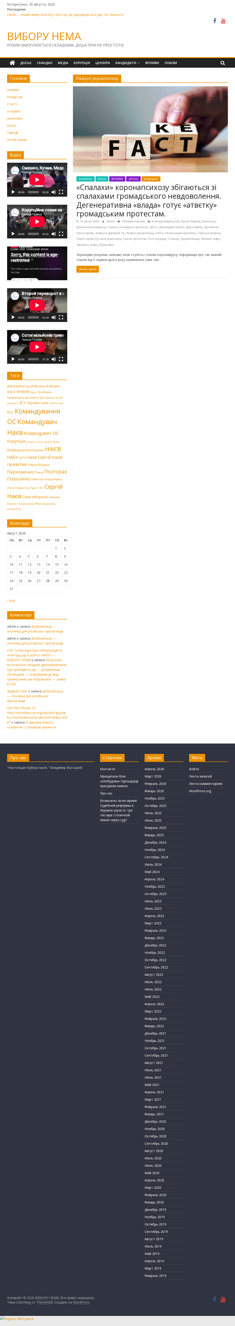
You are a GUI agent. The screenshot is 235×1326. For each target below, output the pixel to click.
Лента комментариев (205, 783)
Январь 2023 (154, 938)
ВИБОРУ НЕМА (44, 36)
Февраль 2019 (155, 1275)
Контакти (107, 769)
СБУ (41, 488)
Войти (194, 769)
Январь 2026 (154, 791)
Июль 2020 (153, 1158)
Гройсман (44, 392)
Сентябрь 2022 (156, 967)
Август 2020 (154, 1151)
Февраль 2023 (155, 930)
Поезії (39, 472)
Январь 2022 (154, 1026)
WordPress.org (200, 791)
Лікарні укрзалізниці (140, 233)
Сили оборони (35, 496)
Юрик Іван (106, 245)
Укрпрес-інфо (210, 239)
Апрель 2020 (154, 1180)
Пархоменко (20, 472)
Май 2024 (152, 872)
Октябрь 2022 (155, 960)
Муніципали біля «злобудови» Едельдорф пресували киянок (119, 781)
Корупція (16, 441)
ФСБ (38, 503)
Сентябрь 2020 (156, 1143)
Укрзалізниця (190, 239)
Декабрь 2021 (155, 1033)
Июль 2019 (153, 1246)
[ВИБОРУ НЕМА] (12, 63)
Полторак (55, 471)
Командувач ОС (41, 433)
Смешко (54, 497)
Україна (12, 503)
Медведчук (16, 450)
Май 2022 (152, 996)
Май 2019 (152, 1253)
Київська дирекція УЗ (110, 233)
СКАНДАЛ (44, 63)
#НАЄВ (23, 391)
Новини (13, 90)
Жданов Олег (17, 691)
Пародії (13, 132)
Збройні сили (37, 402)
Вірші (33, 392)
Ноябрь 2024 (155, 850)
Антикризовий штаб (165, 221)
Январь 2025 (154, 835)
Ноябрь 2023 (155, 886)
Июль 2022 (153, 982)
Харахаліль (49, 503)
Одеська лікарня (209, 233)
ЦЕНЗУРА (102, 63)
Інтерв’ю (13, 111)
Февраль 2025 (155, 827)
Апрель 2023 (154, 916)
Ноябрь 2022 (155, 952)
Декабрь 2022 (155, 945)
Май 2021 (152, 1085)
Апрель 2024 (154, 879)
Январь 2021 (154, 1114)
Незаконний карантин (180, 233)
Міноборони (35, 450)
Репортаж (15, 97)
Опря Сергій (84, 239)
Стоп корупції (157, 239)
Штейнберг (14, 509)
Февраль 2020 (155, 1195)
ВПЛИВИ (152, 63)
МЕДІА (63, 63)
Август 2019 (154, 1239)
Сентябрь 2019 (156, 1231)
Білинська (208, 221)
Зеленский (56, 403)
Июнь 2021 (153, 1077)
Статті (12, 104)
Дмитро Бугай (53, 397)
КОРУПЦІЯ (82, 63)
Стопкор (173, 239)
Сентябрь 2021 (156, 1055)
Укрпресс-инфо (87, 245)
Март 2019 (153, 1268)
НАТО (22, 458)
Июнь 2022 (153, 989)
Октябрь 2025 (155, 805)
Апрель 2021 (154, 1092)
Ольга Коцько (39, 464)
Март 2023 (153, 923)
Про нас (106, 793)
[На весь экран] (61, 192)
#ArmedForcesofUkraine (26, 386)
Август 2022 (154, 974)
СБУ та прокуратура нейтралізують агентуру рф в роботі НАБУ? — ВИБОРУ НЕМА (34, 655)
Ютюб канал (17, 139)
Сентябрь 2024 (156, 857)
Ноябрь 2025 (155, 798)
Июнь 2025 (153, 820)
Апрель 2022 (154, 1004)
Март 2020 (153, 1187)
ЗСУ (22, 402)
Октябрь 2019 (155, 1224)
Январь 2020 (154, 1202)
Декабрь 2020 (155, 1121)
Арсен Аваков (190, 221)
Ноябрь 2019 (155, 1217)
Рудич (34, 488)
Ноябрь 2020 (155, 1129)
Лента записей (200, 776)
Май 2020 (152, 1173)
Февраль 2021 (155, 1107)
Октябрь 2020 (155, 1136)
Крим (48, 441)
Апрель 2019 (154, 1261)
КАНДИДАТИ (125, 63)
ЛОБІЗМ (171, 63)
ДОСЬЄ (25, 63)
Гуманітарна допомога (23, 397)
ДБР (42, 397)
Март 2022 (153, 1011)
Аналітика (85, 179)
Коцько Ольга (35, 441)
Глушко (112, 227)
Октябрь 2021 (155, 1048)
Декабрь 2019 (155, 1209)
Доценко (12, 403)
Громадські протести (133, 227)
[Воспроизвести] (13, 192)
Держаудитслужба (171, 227)
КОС (10, 412)
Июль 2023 (153, 901)
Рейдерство (22, 488)
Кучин (56, 441)
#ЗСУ (11, 391)
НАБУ (159, 233)
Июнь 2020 (153, 1165)
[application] (37, 179)
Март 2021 (153, 1099)
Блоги (102, 179)
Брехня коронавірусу (91, 227)
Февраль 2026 (155, 783)
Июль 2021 (153, 1070)
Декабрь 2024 (155, 842)
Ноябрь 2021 (155, 1040)
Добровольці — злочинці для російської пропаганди (35, 696)
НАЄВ (53, 449)
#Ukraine (53, 386)
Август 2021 (154, 1062)
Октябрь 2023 (155, 894)
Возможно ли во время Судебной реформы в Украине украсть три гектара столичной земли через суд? (118, 810)
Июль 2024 (153, 864)
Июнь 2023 (153, 908)
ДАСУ (153, 227)
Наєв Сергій (39, 457)
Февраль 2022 (155, 1018)
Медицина (151, 179)
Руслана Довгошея (108, 239)
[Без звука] (53, 192)
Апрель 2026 (154, 769)
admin (110, 221)
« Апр (11, 600)
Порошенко (18, 478)
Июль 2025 (153, 813)
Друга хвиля (194, 227)
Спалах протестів (134, 239)
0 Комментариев (133, 221)
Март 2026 (153, 776)
